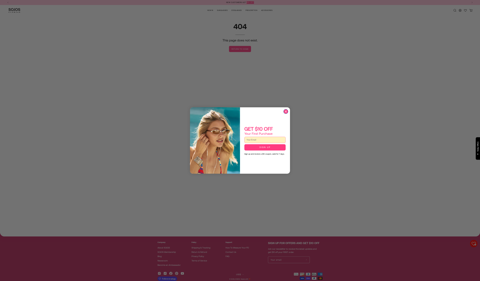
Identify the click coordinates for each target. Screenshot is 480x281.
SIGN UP (265, 147)
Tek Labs (456, 163)
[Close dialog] (286, 111)
